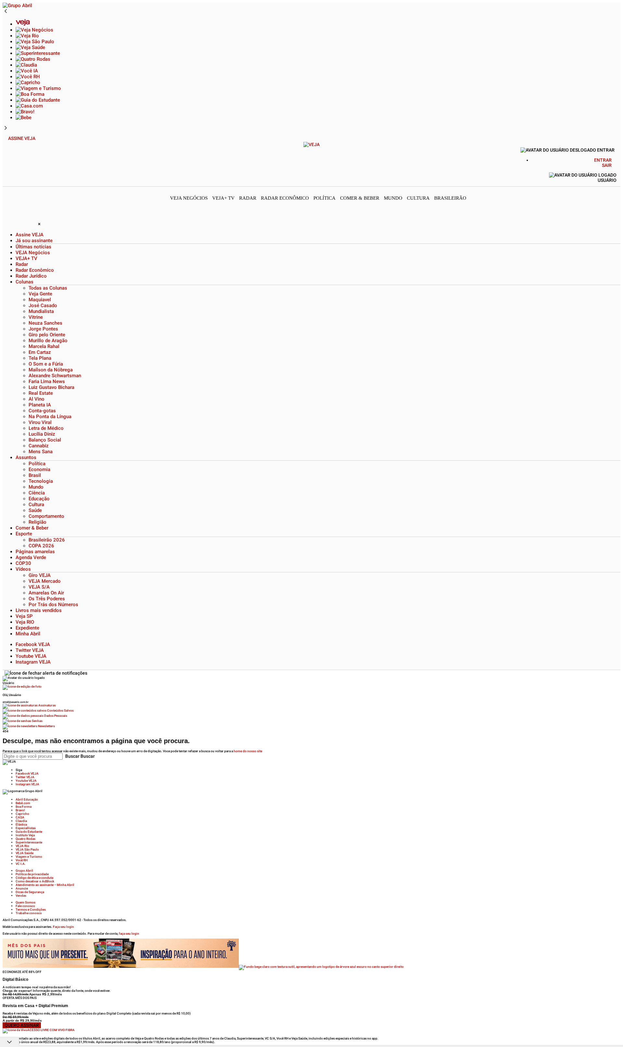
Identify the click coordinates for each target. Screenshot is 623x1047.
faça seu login (129, 933)
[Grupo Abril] (17, 5)
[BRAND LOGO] (20, 224)
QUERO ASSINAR (22, 1025)
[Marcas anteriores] (6, 11)
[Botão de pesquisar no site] (618, 166)
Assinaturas (47, 705)
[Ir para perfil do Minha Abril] (311, 687)
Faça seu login (63, 927)
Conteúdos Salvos (60, 710)
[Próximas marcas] (6, 128)
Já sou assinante (34, 240)
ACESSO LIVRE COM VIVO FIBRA (51, 1030)
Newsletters (46, 726)
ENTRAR (603, 160)
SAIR (607, 165)
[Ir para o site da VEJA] (311, 144)
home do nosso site (248, 751)
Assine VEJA (21, 138)
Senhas (37, 721)
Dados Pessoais (55, 715)
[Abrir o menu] (5, 138)
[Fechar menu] (46, 673)
